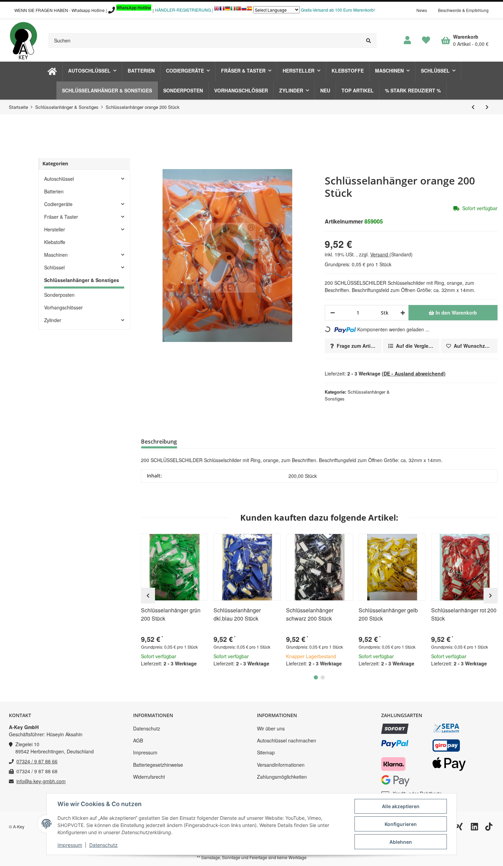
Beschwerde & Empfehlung (463, 10)
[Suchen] (368, 40)
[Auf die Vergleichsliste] (183, 542)
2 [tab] (323, 677)
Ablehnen (400, 842)
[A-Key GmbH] (23, 40)
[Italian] (233, 10)
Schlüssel (54, 267)
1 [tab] (316, 677)
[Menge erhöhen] (401, 312)
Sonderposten (59, 294)
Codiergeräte (58, 204)
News (421, 10)
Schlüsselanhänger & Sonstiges (81, 280)
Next (490, 595)
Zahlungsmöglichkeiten (282, 776)
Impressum (145, 752)
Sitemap (266, 752)
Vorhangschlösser (63, 307)
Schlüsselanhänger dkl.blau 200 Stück (237, 614)
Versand (379, 254)
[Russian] (244, 10)
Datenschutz (146, 728)
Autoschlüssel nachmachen (286, 740)
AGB (138, 740)
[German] (227, 10)
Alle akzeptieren (401, 806)
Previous (148, 595)
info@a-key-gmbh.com (41, 781)
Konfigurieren (401, 824)
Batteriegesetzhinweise (158, 764)
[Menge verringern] (332, 312)
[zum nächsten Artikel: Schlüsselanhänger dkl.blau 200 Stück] (487, 107)
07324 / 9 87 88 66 (36, 761)
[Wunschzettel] (426, 40)
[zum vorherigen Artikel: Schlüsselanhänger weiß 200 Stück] (473, 107)
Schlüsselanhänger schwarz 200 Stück (309, 614)
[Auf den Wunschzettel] (200, 542)
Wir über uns (271, 728)
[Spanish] (249, 10)
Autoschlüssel (59, 178)
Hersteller (54, 229)
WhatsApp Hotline (133, 7)
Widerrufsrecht (149, 776)
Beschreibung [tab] (159, 441)
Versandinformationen (281, 764)
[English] (216, 10)
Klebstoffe (54, 242)
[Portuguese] (238, 10)
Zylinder (52, 320)
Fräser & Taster (61, 216)
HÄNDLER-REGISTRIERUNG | (184, 10)
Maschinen (56, 254)
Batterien (54, 191)
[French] (222, 10)
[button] (407, 40)
